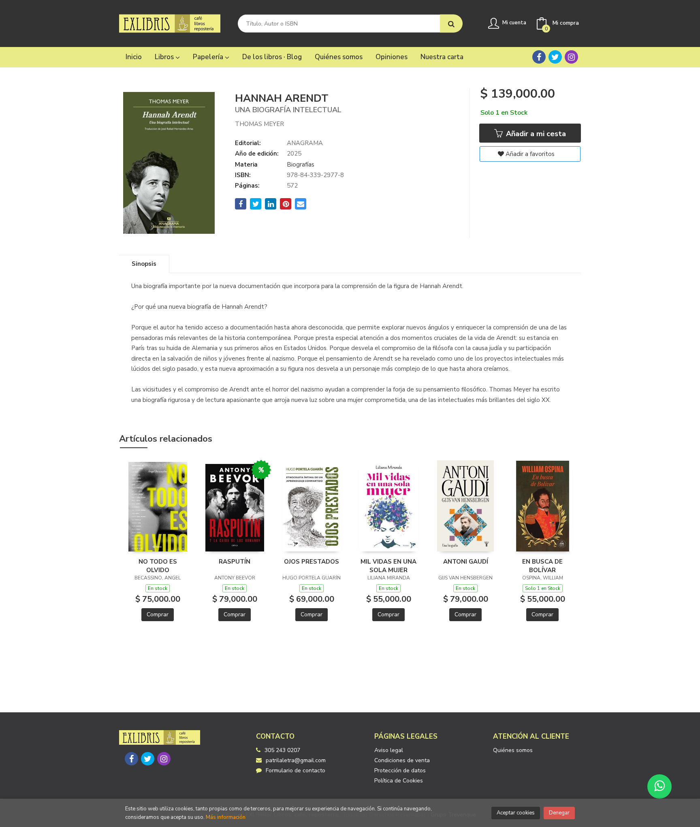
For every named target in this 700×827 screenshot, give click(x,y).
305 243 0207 (282, 750)
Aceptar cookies (516, 812)
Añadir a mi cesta (535, 134)
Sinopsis (144, 264)
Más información (225, 817)
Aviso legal (388, 750)
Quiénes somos (513, 750)
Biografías (300, 164)
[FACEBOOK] (539, 57)
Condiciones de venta (402, 760)
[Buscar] (451, 24)
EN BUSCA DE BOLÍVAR (542, 566)
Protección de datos (400, 770)
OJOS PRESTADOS (311, 562)
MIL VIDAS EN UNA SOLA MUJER (388, 566)
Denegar (559, 812)
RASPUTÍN (234, 562)
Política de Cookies (398, 780)
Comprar (158, 614)
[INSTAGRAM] (571, 57)
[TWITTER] (555, 57)
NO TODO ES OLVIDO (158, 566)
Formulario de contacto (295, 770)
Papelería (209, 57)
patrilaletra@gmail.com (296, 760)
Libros (165, 57)
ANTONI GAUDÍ (465, 562)
